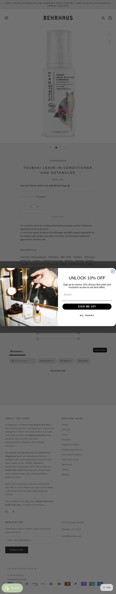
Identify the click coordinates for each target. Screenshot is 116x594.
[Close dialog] (113, 271)
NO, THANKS (87, 315)
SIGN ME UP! (87, 306)
